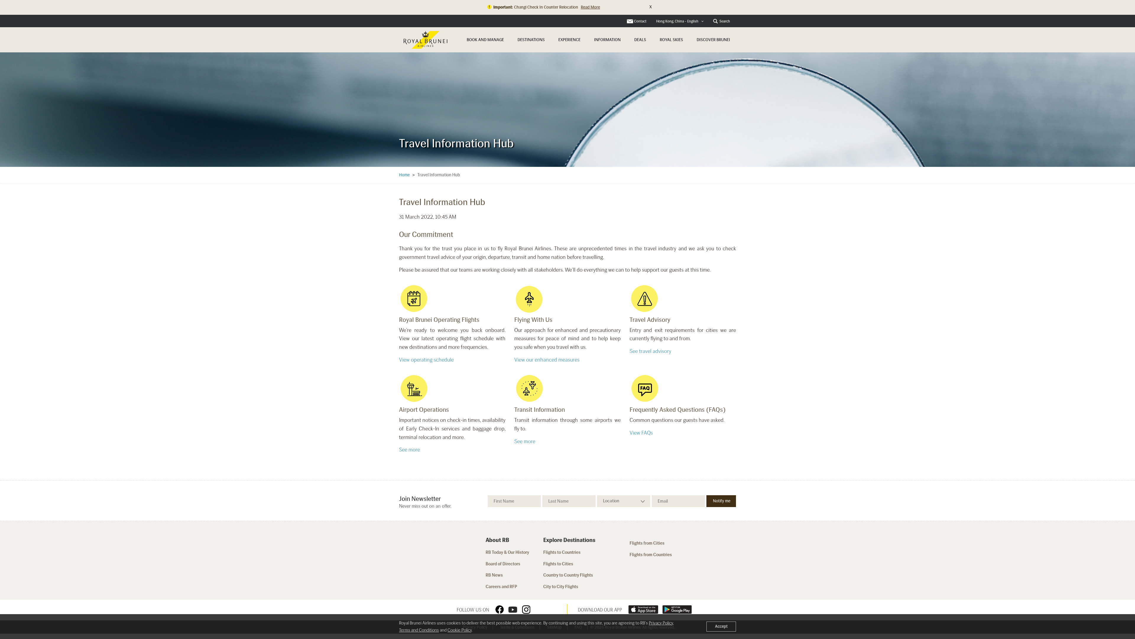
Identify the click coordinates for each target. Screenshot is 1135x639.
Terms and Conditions (419, 630)
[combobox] (680, 21)
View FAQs (641, 433)
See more (409, 449)
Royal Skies (671, 39)
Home (404, 175)
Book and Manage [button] (485, 39)
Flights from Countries (651, 554)
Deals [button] (640, 39)
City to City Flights (561, 586)
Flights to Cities (558, 564)
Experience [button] (569, 39)
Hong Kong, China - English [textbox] (677, 21)
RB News (494, 575)
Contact (640, 21)
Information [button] (607, 39)
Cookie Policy (459, 630)
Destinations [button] (531, 39)
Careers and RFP (501, 586)
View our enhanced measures (547, 359)
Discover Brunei (713, 39)
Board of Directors (503, 564)
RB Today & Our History (507, 552)
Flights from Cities (647, 543)
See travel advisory (650, 351)
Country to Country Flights (568, 575)
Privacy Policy (661, 623)
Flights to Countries (562, 552)
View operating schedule (426, 359)
